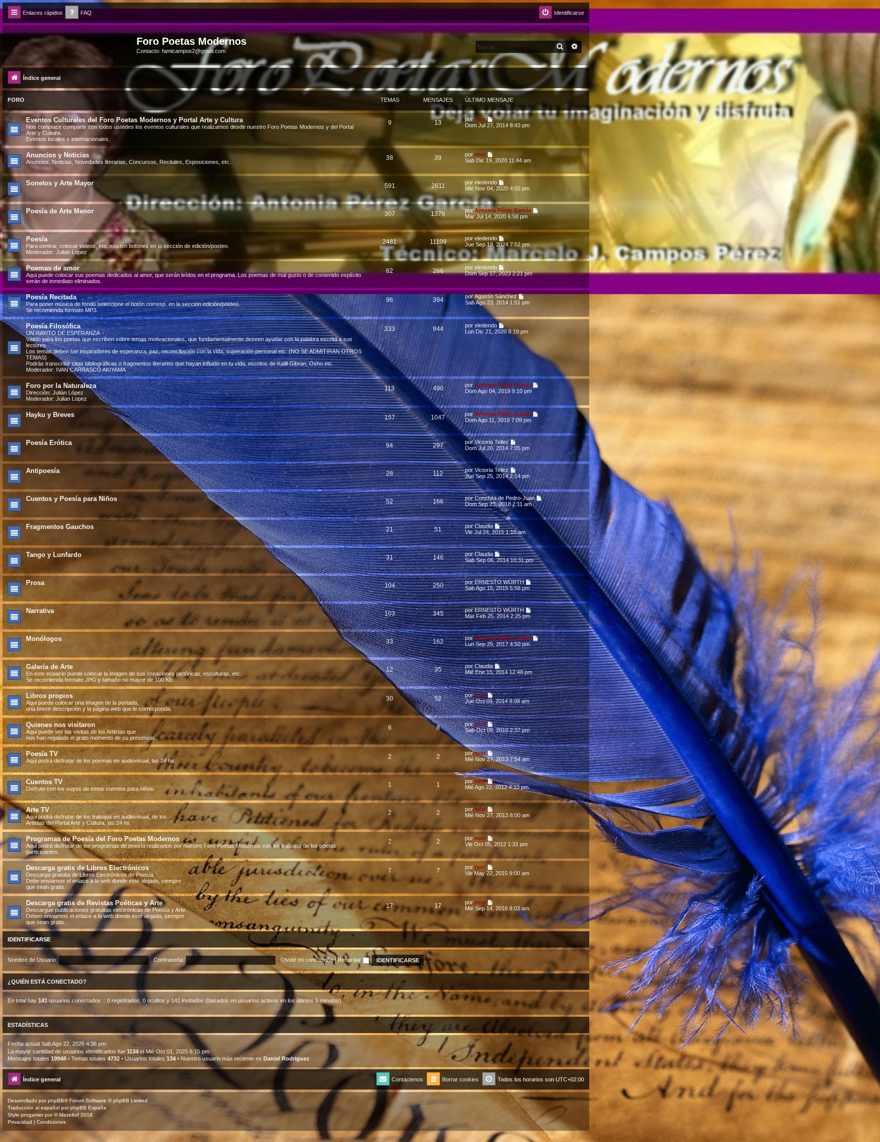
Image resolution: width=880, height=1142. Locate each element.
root (480, 119)
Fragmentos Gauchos (60, 527)
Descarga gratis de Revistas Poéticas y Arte (94, 903)
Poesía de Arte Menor (60, 211)
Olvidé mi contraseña (307, 960)
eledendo (486, 182)
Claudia (484, 526)
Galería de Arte (49, 667)
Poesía (36, 239)
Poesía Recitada (51, 297)
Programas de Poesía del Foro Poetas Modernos (102, 839)
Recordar (350, 960)
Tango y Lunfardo (53, 555)
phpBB (56, 1100)
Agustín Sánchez (496, 296)
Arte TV (37, 810)
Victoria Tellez (492, 442)
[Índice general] (70, 44)
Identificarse (29, 939)
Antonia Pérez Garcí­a (503, 210)
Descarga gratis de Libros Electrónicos (87, 868)
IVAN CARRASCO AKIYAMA (91, 370)
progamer (32, 1115)
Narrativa (40, 611)
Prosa (35, 583)
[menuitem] (78, 13)
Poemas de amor (52, 268)
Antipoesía (43, 471)
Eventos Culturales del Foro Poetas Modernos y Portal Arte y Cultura (134, 120)
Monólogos (44, 639)
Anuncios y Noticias (57, 155)
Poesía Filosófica (53, 326)
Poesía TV (42, 754)
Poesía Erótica (49, 443)
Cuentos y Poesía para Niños (71, 499)
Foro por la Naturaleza (61, 385)
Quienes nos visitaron (60, 725)
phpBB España (88, 1107)
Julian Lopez (71, 252)
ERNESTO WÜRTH (499, 582)
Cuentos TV (44, 782)
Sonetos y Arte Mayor (60, 183)
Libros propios (49, 696)
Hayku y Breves (50, 415)
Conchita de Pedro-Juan (505, 498)
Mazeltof (69, 1115)
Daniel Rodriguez (286, 1058)
